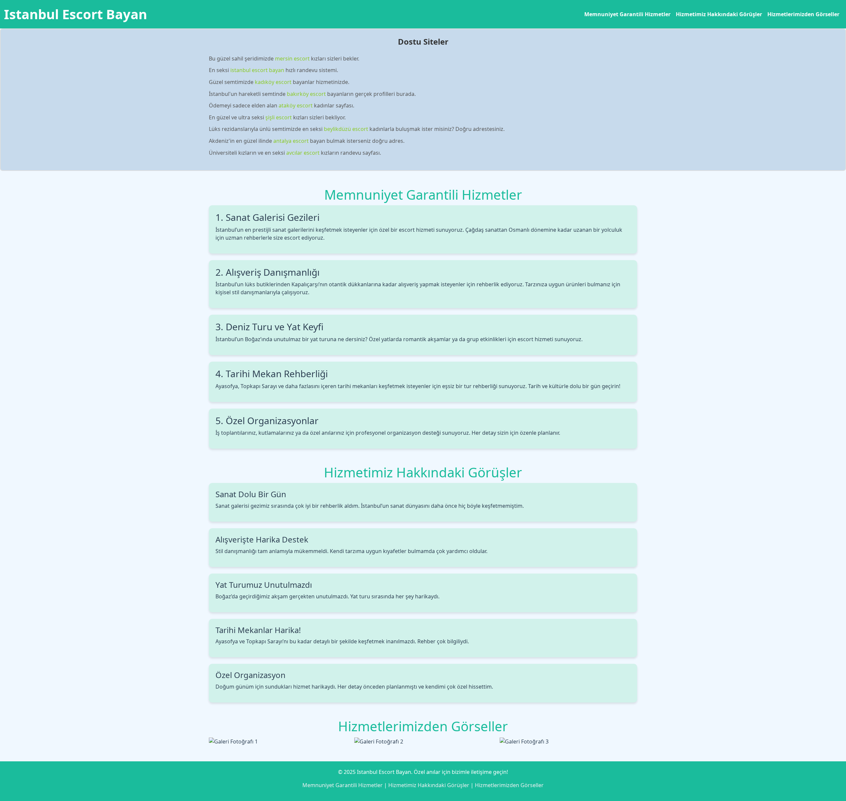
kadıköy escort (273, 82)
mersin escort (292, 58)
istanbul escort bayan (257, 70)
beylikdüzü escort (346, 129)
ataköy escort (296, 105)
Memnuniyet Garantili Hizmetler (627, 14)
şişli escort (278, 117)
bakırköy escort (306, 94)
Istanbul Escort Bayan (75, 14)
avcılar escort (303, 152)
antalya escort (291, 140)
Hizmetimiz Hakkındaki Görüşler (719, 14)
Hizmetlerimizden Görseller (803, 14)
